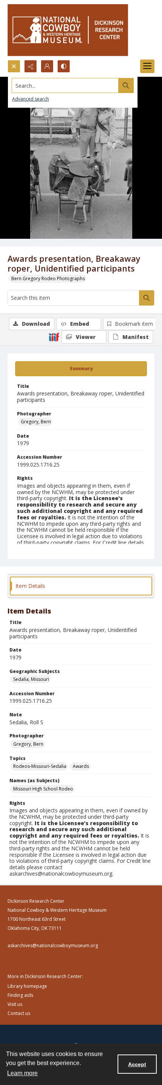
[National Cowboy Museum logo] (68, 30)
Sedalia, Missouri (31, 679)
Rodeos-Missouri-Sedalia (39, 766)
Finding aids (20, 995)
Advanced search (30, 99)
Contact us (19, 1013)
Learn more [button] (22, 1073)
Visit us (15, 1004)
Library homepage (27, 986)
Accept (137, 1064)
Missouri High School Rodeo (43, 789)
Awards (81, 766)
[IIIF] (54, 336)
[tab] (81, 369)
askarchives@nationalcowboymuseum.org (53, 945)
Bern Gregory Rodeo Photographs (48, 278)
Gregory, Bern (36, 421)
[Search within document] (146, 297)
